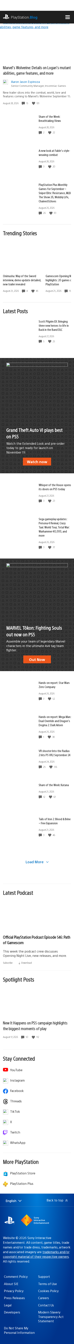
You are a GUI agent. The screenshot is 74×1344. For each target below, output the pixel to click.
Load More (35, 862)
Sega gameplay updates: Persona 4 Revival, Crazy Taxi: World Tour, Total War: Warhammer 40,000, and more (54, 527)
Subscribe (8, 962)
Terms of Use (47, 1284)
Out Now (37, 659)
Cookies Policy (48, 1291)
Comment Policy (16, 1276)
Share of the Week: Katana (54, 785)
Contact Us (46, 1305)
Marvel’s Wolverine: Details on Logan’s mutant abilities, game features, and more (37, 70)
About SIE (11, 1284)
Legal (7, 1305)
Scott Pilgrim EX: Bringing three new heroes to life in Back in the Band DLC (54, 325)
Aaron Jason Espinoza (25, 81)
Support (44, 1276)
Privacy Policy (13, 1291)
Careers (43, 1298)
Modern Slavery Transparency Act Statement (51, 1316)
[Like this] (34, 103)
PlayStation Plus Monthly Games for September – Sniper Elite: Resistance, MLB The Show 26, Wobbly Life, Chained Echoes (55, 193)
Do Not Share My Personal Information (19, 1330)
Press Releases (14, 1298)
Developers (12, 1312)
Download (26, 962)
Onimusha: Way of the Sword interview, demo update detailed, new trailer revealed (22, 280)
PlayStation (24, 17)
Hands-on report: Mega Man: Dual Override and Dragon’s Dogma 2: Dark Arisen (55, 721)
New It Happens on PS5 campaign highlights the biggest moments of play (35, 1025)
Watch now (37, 461)
